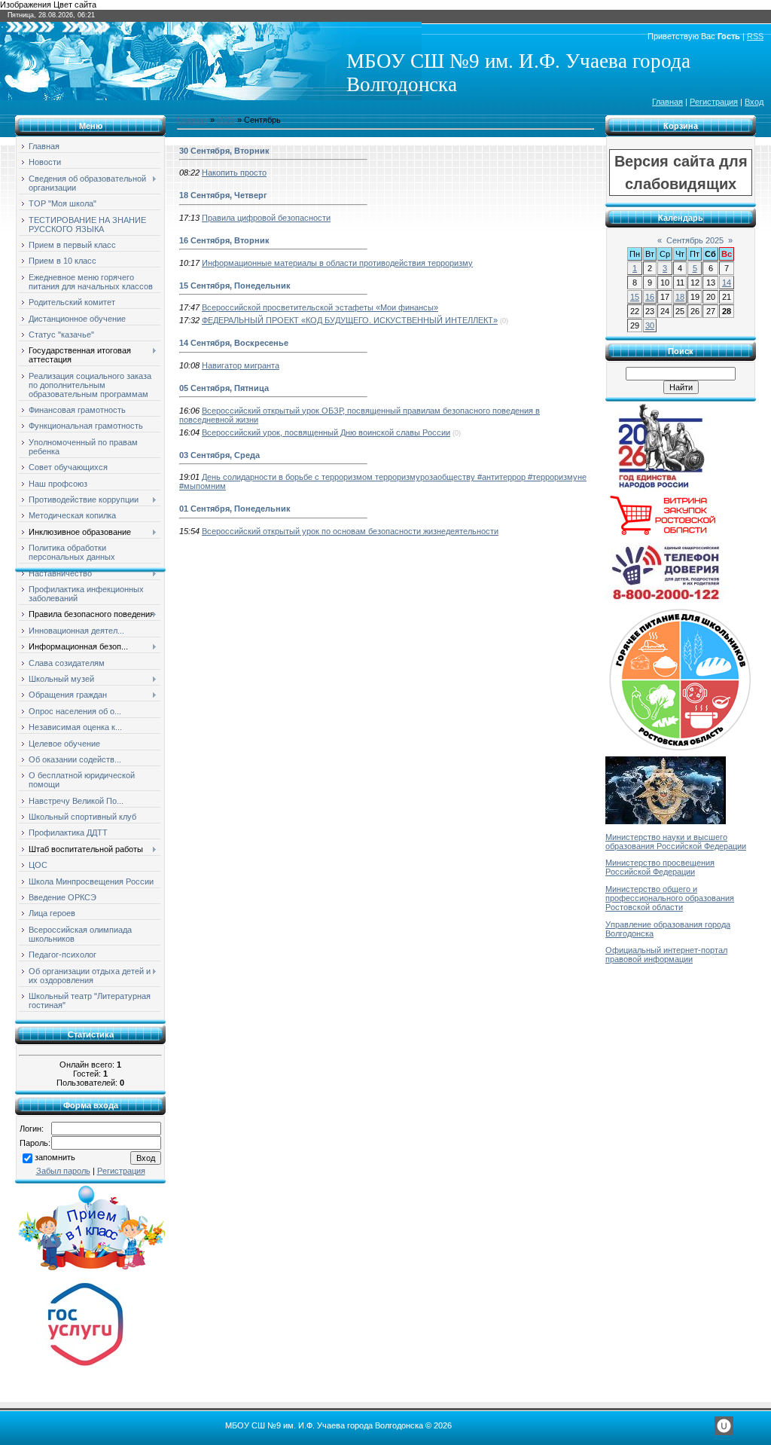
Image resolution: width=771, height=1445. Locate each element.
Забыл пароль (63, 1170)
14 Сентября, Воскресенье (233, 342)
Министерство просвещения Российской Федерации (660, 867)
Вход (754, 101)
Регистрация (714, 101)
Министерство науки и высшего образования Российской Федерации (675, 841)
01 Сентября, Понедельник (235, 508)
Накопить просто (234, 172)
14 (726, 282)
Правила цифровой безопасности (266, 217)
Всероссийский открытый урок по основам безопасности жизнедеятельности (350, 531)
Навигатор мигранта (240, 365)
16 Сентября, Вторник (224, 240)
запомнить (55, 1157)
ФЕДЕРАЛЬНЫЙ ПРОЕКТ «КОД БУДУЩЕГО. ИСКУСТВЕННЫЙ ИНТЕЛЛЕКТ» (350, 320)
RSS (755, 36)
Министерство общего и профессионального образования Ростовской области (669, 898)
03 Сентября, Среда (219, 455)
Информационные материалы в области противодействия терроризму (337, 262)
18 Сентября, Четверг (223, 195)
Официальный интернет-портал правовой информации (666, 955)
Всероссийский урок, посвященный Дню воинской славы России (326, 432)
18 (679, 296)
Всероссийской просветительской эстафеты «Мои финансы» (320, 307)
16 (649, 296)
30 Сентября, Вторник (224, 150)
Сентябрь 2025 (695, 240)
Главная (667, 101)
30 (649, 325)
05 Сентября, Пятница (224, 388)
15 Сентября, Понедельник (235, 285)
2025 (226, 119)
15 (634, 296)
